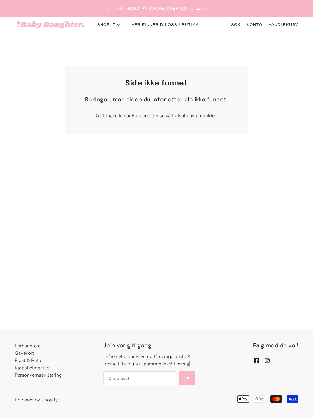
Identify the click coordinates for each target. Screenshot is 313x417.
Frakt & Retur (29, 360)
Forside (140, 115)
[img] (256, 360)
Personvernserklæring (38, 375)
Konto (254, 24)
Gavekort (24, 353)
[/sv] (51, 24)
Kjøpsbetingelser (33, 367)
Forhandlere (27, 346)
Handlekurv (283, 24)
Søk (236, 24)
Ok (187, 378)
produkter (206, 115)
